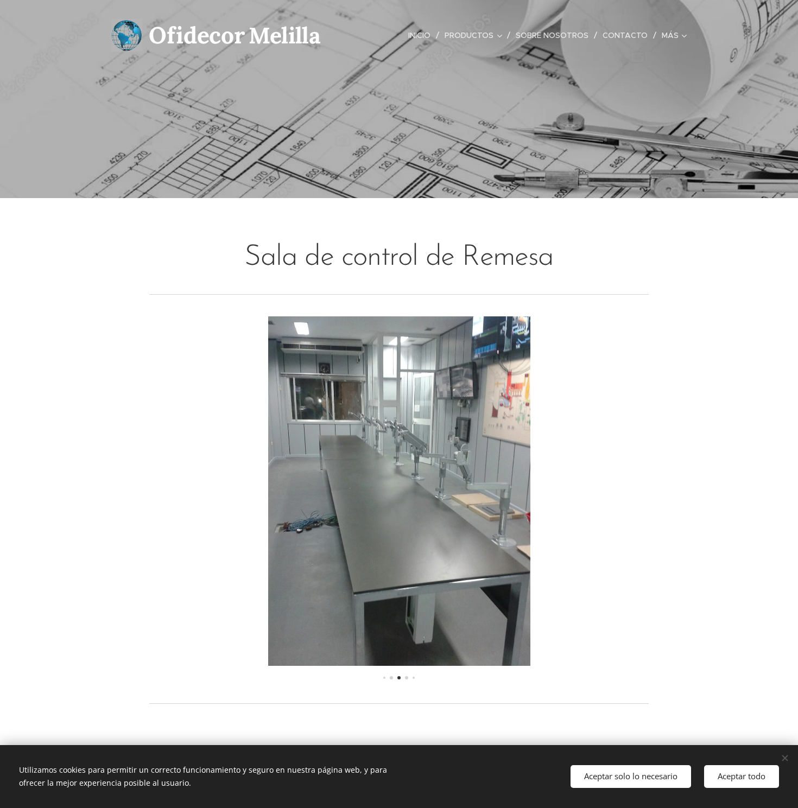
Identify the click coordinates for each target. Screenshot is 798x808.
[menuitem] (422, 35)
